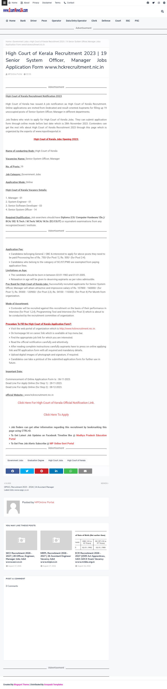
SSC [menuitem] (128, 20)
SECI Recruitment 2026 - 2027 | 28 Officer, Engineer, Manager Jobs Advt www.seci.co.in (20, 558)
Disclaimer (47, 3)
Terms (57, 3)
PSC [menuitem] (137, 20)
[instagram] (159, 3)
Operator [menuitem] (56, 20)
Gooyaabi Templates (53, 684)
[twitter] (153, 3)
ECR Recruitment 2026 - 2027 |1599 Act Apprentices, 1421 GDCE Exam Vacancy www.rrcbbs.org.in (90, 558)
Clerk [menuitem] (94, 20)
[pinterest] (163, 3)
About (26, 3)
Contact (70, 3)
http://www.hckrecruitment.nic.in (77, 328)
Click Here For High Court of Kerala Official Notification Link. (56, 402)
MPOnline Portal (15, 74)
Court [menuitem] (118, 20)
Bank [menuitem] (23, 20)
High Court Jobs (55, 460)
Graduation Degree (36, 460)
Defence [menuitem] (106, 20)
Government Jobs (20, 41)
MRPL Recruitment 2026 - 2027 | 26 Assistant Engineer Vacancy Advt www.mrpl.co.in (55, 558)
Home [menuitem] (12, 20)
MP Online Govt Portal (62, 443)
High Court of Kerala (76, 460)
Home (14, 3)
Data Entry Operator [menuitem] (76, 20)
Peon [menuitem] (44, 20)
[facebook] (148, 3)
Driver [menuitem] (33, 20)
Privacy (36, 3)
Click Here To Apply (56, 414)
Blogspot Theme (21, 684)
